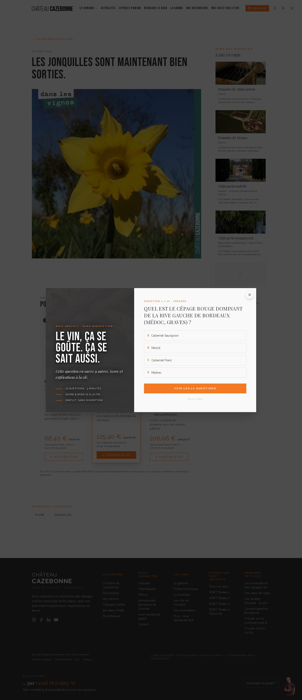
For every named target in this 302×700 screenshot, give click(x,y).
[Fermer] (250, 295)
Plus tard (195, 399)
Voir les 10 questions (195, 388)
